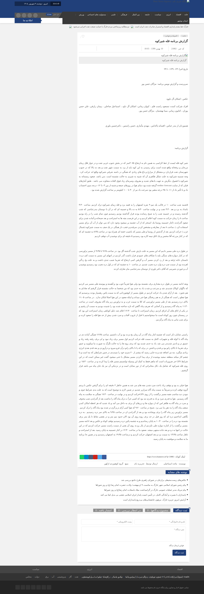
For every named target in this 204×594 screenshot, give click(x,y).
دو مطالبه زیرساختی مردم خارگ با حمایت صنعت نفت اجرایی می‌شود (101, 27)
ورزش (81, 14)
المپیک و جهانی (171, 36)
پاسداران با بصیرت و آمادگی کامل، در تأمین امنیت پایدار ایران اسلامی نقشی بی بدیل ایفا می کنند (143, 495)
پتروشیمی (61, 577)
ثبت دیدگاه (179, 552)
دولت (37, 577)
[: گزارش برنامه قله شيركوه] (85, 48)
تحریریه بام (139, 464)
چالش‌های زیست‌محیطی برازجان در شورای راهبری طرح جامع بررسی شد (153, 480)
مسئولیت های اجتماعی (96, 14)
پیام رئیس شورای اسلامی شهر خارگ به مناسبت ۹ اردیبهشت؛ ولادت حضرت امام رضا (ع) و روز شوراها (141, 485)
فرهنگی (124, 14)
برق (47, 577)
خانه (186, 14)
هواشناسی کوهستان (91, 577)
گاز (70, 577)
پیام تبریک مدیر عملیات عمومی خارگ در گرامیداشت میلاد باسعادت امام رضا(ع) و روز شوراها (145, 490)
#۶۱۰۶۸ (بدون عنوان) (159, 577)
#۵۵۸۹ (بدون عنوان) (180, 577)
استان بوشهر (182, 21)
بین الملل (136, 14)
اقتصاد (178, 14)
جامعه (147, 14)
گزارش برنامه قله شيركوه (171, 41)
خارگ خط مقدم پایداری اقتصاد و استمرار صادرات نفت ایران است (161, 27)
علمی (113, 14)
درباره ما (107, 577)
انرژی (168, 14)
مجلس (29, 577)
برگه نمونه (142, 577)
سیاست (158, 14)
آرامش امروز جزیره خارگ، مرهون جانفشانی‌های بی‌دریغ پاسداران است (154, 500)
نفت (76, 577)
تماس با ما (130, 577)
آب (53, 577)
